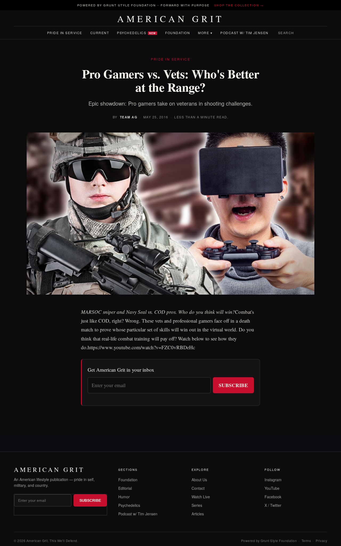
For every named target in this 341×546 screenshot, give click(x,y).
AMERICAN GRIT (170, 18)
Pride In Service (64, 32)
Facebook (273, 496)
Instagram (273, 479)
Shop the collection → (239, 5)
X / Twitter (273, 505)
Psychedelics (136, 32)
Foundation (177, 32)
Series (197, 505)
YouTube (272, 488)
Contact (198, 488)
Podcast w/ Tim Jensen (244, 32)
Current (99, 32)
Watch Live (201, 496)
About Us (199, 479)
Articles (198, 513)
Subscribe (233, 385)
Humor (124, 496)
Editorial (125, 488)
